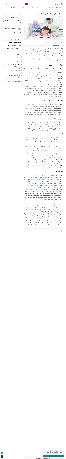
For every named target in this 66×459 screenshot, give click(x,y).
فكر (56, 7)
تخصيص (48, 452)
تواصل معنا (13, 7)
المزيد (20, 7)
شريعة (50, 7)
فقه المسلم (26, 7)
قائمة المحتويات (56, 45)
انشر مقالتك (12, 4)
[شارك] (2, 453)
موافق (54, 456)
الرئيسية (59, 7)
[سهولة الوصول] (5, 1)
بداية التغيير (58, 189)
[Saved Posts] (4, 1)
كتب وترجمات (42, 7)
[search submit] (26, 4)
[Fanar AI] (2, 456)
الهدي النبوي (34, 7)
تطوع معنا (6, 4)
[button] (35, 42)
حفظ (60, 42)
